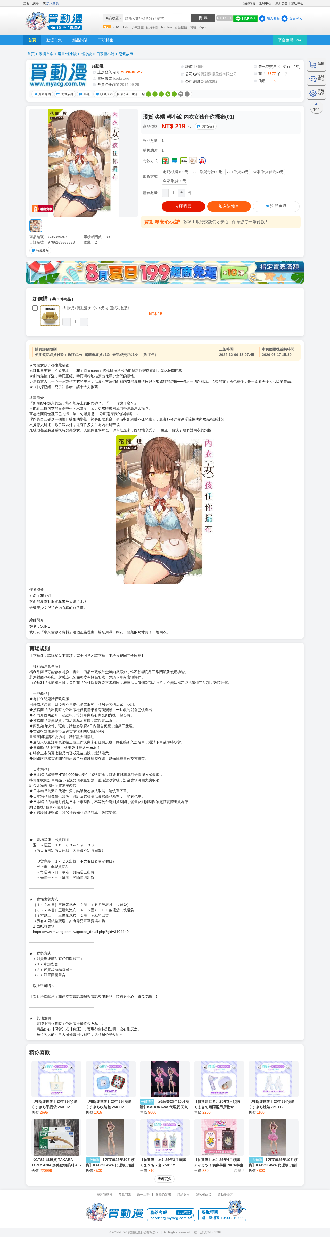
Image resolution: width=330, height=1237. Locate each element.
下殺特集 (105, 40)
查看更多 (164, 1179)
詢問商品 (208, 126)
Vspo (202, 27)
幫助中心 (297, 3)
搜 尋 (203, 18)
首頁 (32, 40)
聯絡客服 (183, 1194)
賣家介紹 (44, 94)
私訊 (87, 94)
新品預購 (80, 40)
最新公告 (281, 3)
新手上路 (143, 1194)
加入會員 (52, 3)
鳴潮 (193, 27)
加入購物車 (229, 206)
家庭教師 (152, 27)
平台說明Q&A (290, 40)
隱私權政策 (203, 1194)
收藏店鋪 (106, 94)
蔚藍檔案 (181, 27)
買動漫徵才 (225, 1194)
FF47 (125, 27)
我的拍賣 (249, 3)
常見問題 (125, 1194)
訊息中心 (265, 3)
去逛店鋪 (67, 94)
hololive (166, 27)
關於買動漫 (104, 1194)
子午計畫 (137, 27)
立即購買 (183, 206)
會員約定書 (163, 1194)
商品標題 (112, 18)
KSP (116, 27)
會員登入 (295, 18)
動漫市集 (54, 40)
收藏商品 (42, 250)
